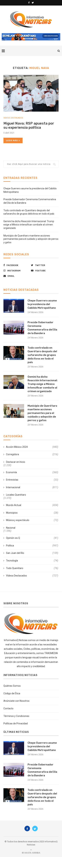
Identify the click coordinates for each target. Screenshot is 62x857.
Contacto (8, 708)
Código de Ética (11, 693)
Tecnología (32, 560)
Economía (32, 472)
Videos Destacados (13, 118)
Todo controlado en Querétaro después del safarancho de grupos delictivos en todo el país (42, 355)
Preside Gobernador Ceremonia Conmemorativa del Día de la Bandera (42, 328)
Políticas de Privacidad (15, 723)
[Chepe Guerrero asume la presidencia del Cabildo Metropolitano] (13, 306)
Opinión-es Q (32, 538)
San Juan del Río (32, 553)
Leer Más (12, 140)
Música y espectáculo (32, 520)
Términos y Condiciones (16, 716)
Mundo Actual (32, 505)
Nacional (10, 527)
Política (32, 545)
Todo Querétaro (32, 568)
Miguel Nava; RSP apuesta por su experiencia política (28, 125)
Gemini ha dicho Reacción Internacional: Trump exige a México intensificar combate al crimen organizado (28, 224)
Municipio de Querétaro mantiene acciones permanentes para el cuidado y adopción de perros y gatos (30, 239)
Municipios (32, 512)
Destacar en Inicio (15, 462)
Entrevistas (32, 479)
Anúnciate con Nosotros (16, 700)
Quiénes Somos (12, 685)
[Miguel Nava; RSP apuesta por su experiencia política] (31, 93)
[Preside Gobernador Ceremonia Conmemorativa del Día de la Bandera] (13, 327)
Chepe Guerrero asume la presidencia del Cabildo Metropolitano (42, 304)
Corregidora (32, 454)
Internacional (32, 487)
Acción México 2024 (32, 447)
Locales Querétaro (16, 494)
